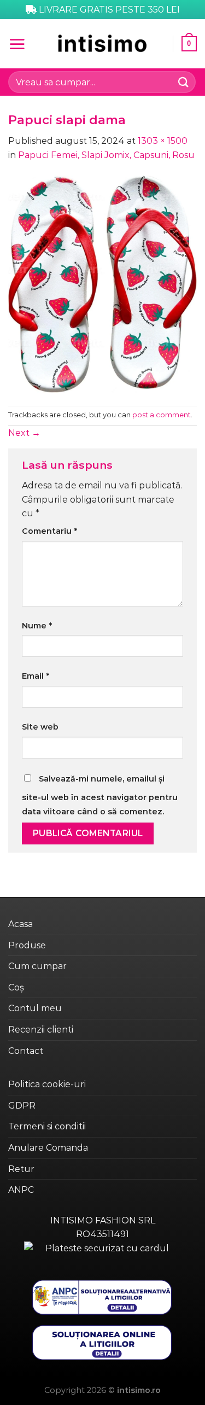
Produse (27, 945)
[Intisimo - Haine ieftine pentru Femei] (103, 43)
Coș (16, 987)
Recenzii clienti (40, 1029)
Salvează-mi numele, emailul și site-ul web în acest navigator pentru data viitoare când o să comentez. (100, 795)
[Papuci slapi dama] (102, 283)
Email (35, 676)
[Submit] (184, 81)
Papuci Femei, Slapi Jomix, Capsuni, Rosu (106, 155)
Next (24, 433)
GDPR (22, 1105)
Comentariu (49, 531)
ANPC (21, 1190)
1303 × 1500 (163, 141)
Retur (21, 1169)
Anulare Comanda (48, 1147)
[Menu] (17, 44)
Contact (25, 1051)
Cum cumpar (37, 966)
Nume (37, 626)
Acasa (20, 924)
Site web (40, 727)
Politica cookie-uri (47, 1084)
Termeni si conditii (47, 1126)
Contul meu (35, 1008)
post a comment (161, 415)
